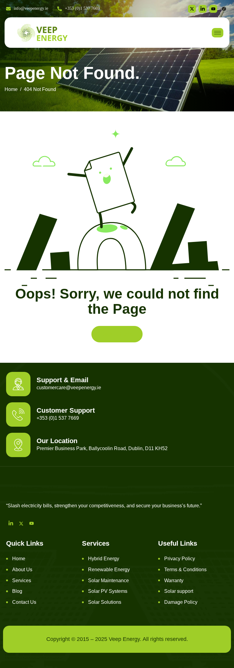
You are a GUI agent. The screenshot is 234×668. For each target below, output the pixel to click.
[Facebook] (224, 9)
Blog (17, 591)
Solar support (178, 591)
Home (18, 558)
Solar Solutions (104, 602)
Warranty (173, 580)
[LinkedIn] (10, 523)
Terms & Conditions (185, 569)
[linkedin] (203, 9)
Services (21, 580)
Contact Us (24, 602)
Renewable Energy (109, 569)
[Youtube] (31, 523)
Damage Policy (180, 602)
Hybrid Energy (103, 558)
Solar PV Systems (107, 591)
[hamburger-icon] (217, 32)
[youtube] (213, 9)
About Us (22, 569)
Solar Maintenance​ (108, 580)
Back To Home (117, 334)
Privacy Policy (179, 558)
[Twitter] (192, 9)
